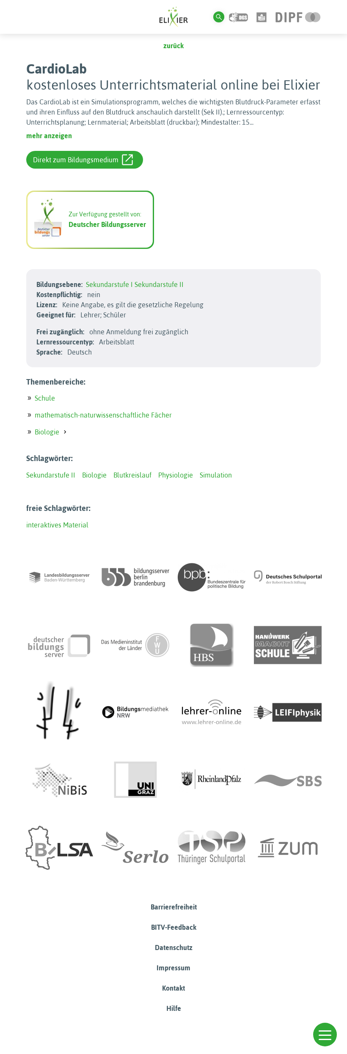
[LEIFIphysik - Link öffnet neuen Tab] (288, 712)
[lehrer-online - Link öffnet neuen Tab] (211, 712)
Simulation (216, 475)
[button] (325, 1034)
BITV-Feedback (173, 927)
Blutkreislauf (132, 475)
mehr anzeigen (49, 135)
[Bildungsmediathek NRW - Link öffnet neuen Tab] (135, 712)
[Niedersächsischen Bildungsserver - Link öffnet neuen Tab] (59, 780)
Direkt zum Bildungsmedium (75, 160)
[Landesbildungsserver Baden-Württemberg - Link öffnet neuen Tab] (59, 577)
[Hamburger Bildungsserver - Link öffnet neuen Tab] (211, 645)
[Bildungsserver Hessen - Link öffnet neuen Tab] (59, 712)
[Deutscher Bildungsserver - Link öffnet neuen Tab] (59, 645)
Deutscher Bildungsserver (107, 224)
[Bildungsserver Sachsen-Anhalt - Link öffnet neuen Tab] (59, 848)
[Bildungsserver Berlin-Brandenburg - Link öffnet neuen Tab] (135, 577)
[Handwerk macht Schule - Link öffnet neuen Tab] (288, 645)
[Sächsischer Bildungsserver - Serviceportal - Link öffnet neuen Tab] (288, 780)
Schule (45, 398)
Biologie (47, 432)
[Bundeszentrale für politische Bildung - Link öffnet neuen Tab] (211, 577)
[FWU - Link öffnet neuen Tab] (135, 645)
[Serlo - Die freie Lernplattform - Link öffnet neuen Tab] (135, 848)
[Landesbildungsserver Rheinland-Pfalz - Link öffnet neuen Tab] (211, 780)
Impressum (173, 968)
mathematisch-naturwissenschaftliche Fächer (103, 415)
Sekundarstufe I (109, 284)
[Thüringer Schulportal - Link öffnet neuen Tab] (211, 848)
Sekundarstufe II (159, 284)
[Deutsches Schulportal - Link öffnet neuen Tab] (288, 577)
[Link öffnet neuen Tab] (298, 16)
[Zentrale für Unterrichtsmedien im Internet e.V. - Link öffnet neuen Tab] (288, 848)
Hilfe (173, 1008)
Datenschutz (174, 947)
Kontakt (173, 988)
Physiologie (175, 475)
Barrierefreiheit (174, 907)
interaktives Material (57, 525)
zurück (173, 45)
